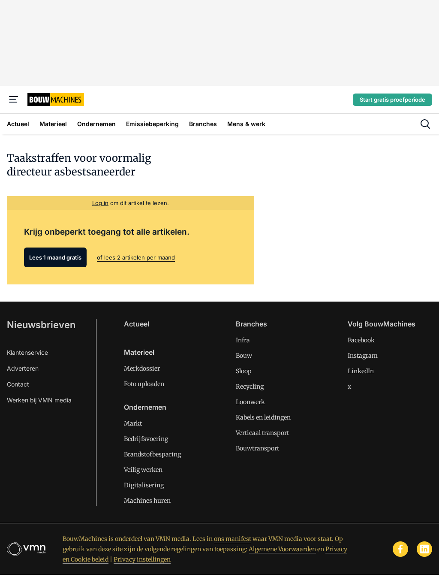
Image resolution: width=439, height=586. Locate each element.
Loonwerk (250, 402)
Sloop (244, 371)
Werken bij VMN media (39, 400)
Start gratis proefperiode (392, 99)
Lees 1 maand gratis (55, 257)
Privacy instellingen (142, 559)
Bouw (244, 355)
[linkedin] (424, 549)
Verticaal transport (262, 433)
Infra (243, 340)
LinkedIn (361, 371)
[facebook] (400, 549)
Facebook (361, 340)
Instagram (363, 355)
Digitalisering (144, 485)
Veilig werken (143, 470)
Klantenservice (27, 352)
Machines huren (147, 500)
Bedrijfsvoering (146, 439)
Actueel (136, 324)
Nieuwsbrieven (41, 324)
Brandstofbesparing (152, 454)
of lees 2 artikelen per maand (136, 257)
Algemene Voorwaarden (282, 549)
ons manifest (232, 539)
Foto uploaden (144, 384)
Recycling (250, 386)
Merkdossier (142, 368)
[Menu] (14, 99)
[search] (425, 124)
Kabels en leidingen (263, 417)
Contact (18, 384)
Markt (133, 423)
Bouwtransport (257, 448)
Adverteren (23, 368)
